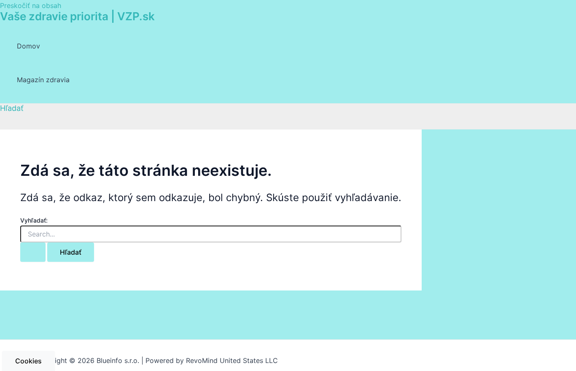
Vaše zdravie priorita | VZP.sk (77, 16)
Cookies (28, 361)
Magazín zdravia (43, 79)
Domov (28, 46)
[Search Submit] (33, 252)
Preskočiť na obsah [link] (30, 5)
